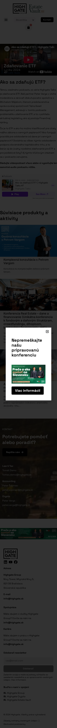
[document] (28, 364)
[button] (47, 331)
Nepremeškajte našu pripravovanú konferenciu (27, 347)
